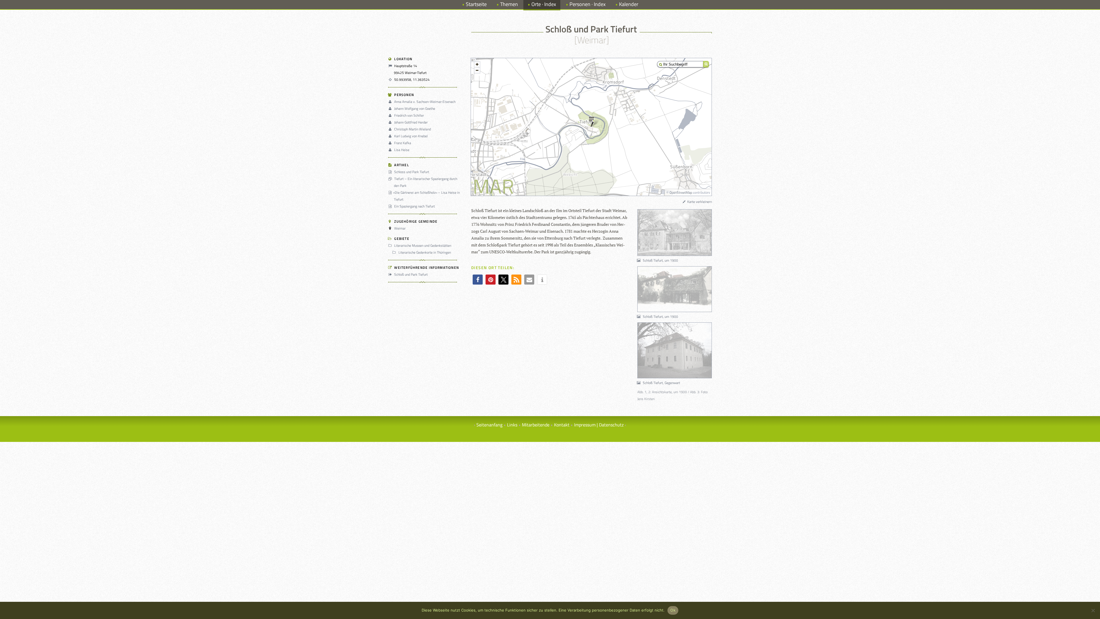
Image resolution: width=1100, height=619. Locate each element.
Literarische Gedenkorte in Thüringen (424, 252)
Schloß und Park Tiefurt (411, 274)
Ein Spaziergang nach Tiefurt (414, 206)
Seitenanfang (489, 424)
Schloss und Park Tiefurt (411, 172)
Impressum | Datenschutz (599, 424)
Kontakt (561, 424)
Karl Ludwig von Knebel (411, 136)
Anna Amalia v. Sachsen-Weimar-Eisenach (424, 101)
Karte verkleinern (699, 201)
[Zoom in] (477, 64)
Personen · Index (587, 4)
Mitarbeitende (535, 424)
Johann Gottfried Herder (411, 122)
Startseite (476, 4)
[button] (478, 280)
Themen (509, 4)
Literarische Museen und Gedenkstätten (422, 245)
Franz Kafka (402, 143)
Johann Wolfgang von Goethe (414, 108)
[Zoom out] (477, 70)
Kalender (628, 4)
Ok (672, 610)
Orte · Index (543, 4)
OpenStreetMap (680, 192)
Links (512, 424)
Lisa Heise (401, 149)
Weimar (400, 228)
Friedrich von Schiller (409, 115)
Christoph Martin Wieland (412, 129)
